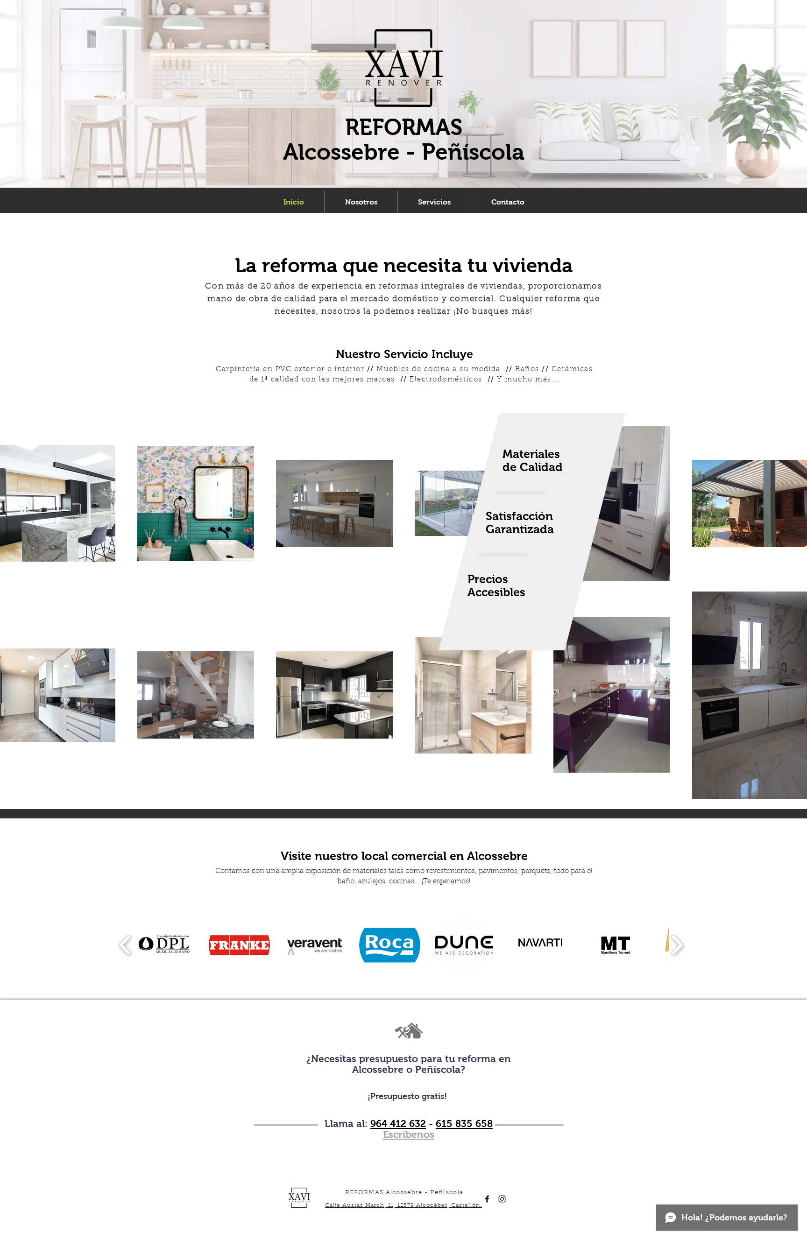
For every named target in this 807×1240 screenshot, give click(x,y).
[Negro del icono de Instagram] (502, 1199)
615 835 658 (464, 1123)
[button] (164, 945)
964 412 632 (398, 1123)
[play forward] (676, 945)
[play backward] (125, 945)
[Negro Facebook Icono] (487, 1199)
